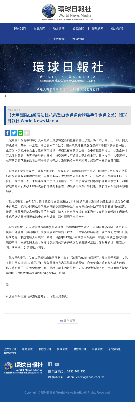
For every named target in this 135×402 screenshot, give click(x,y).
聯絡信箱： (59, 377)
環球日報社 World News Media (67, 12)
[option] (67, 68)
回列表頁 (69, 320)
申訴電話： (59, 371)
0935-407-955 (76, 371)
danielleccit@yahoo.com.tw (85, 377)
